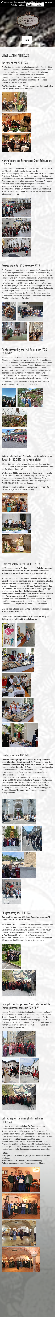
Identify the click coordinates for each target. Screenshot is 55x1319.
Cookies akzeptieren (35, 5)
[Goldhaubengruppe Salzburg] (27, 20)
